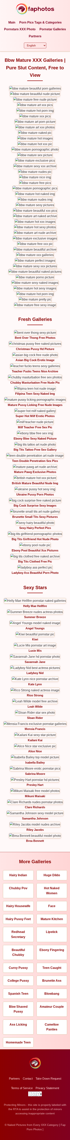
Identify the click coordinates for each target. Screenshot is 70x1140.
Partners (35, 36)
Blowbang (51, 993)
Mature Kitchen (52, 919)
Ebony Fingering (51, 950)
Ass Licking (18, 1024)
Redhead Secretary (18, 934)
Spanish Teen (18, 993)
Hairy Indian (18, 875)
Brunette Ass (51, 980)
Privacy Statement (47, 1088)
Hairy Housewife (18, 906)
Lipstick (52, 932)
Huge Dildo (52, 875)
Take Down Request (48, 1078)
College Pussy (18, 980)
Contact (28, 1078)
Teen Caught (51, 967)
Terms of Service (22, 1088)
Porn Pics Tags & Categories (40, 22)
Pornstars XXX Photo (20, 29)
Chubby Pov (18, 888)
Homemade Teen (18, 1042)
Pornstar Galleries (52, 29)
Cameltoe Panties (52, 1027)
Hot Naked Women (52, 891)
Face (51, 906)
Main (11, 22)
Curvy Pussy (18, 967)
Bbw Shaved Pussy (18, 1009)
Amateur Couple (52, 1006)
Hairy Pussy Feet (18, 919)
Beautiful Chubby (18, 952)
